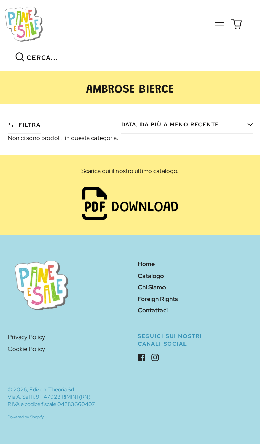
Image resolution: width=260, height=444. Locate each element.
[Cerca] (20, 58)
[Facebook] (142, 357)
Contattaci (153, 310)
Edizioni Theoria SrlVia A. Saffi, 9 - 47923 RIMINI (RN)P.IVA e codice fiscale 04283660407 (51, 397)
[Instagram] (155, 357)
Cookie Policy (26, 349)
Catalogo (151, 276)
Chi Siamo (152, 287)
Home (146, 264)
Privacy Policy (26, 337)
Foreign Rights (158, 299)
